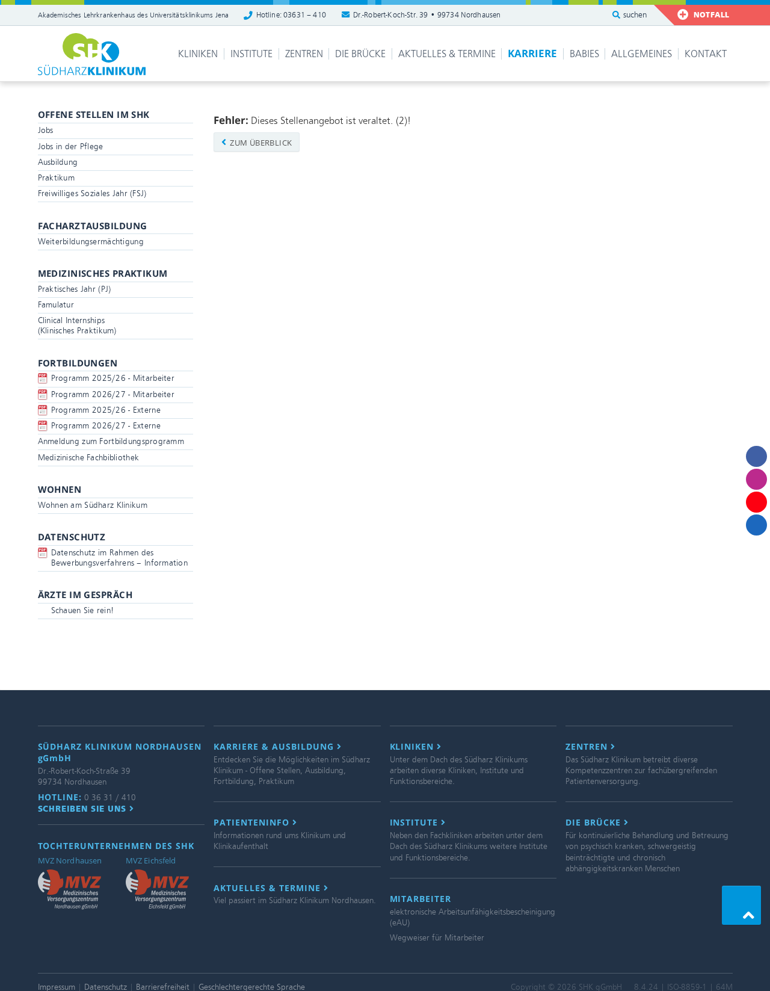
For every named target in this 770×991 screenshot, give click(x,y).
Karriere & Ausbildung (275, 746)
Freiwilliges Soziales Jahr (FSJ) (92, 193)
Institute (251, 54)
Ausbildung (58, 162)
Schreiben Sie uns (84, 808)
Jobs (46, 130)
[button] (741, 905)
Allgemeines (641, 54)
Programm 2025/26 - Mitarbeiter (112, 378)
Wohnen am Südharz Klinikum (92, 505)
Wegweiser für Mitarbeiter (437, 937)
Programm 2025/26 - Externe (106, 410)
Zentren (304, 54)
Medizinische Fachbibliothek (89, 457)
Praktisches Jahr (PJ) (74, 289)
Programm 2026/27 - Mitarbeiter (112, 394)
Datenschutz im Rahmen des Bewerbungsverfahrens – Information (119, 557)
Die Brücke (360, 54)
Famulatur (56, 304)
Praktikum (56, 177)
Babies (584, 54)
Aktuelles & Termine (447, 54)
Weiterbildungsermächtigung (91, 241)
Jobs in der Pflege (70, 146)
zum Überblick (260, 142)
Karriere (532, 53)
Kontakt (706, 54)
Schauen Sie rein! (82, 610)
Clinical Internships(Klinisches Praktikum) (77, 325)
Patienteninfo (253, 822)
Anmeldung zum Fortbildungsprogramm (111, 441)
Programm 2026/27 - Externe (106, 425)
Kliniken (198, 54)
